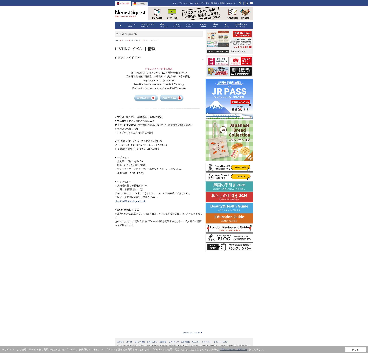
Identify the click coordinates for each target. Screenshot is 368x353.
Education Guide (229, 218)
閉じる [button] (355, 349)
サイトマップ (174, 342)
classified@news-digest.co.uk (130, 201)
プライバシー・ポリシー (233, 349)
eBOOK (129, 342)
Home (117, 40)
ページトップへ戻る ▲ (192, 332)
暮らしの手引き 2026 (229, 197)
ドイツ (140, 3)
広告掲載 (214, 3)
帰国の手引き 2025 (229, 186)
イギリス (123, 3)
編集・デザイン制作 (202, 3)
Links (225, 342)
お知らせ (120, 342)
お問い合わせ (152, 342)
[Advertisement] (136, 253)
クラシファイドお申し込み (146, 98)
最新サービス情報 (227, 51)
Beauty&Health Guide (229, 207)
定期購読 (221, 3)
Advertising (230, 3)
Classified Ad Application (171, 98)
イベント (125, 40)
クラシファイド (136, 40)
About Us (196, 342)
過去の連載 (185, 342)
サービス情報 (140, 342)
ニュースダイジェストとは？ (183, 3)
